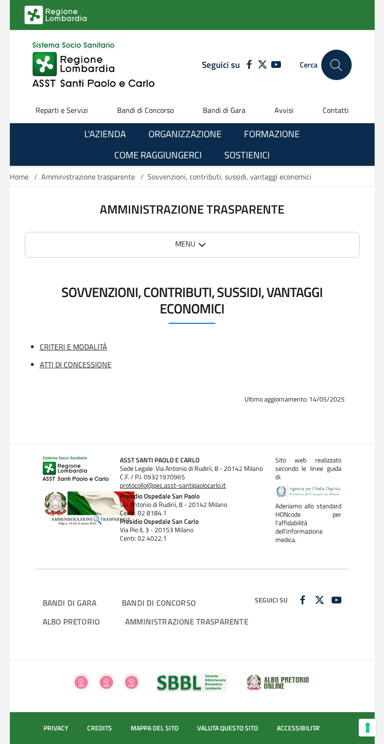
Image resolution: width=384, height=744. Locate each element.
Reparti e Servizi (62, 110)
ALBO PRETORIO (71, 621)
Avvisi (284, 110)
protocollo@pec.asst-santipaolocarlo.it (173, 485)
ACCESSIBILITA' (298, 728)
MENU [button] (185, 243)
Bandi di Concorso (145, 110)
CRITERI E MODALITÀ (73, 346)
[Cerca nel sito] (336, 65)
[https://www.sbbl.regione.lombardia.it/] (192, 681)
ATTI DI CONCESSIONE (75, 364)
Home (19, 176)
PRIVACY (56, 728)
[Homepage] (93, 65)
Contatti (336, 110)
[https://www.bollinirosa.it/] (106, 681)
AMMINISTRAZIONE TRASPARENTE (186, 621)
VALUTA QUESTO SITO (227, 728)
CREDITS (99, 728)
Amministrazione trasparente (88, 176)
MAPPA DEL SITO (154, 728)
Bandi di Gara (224, 110)
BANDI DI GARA (69, 602)
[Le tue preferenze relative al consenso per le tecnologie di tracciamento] (368, 728)
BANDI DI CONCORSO (159, 602)
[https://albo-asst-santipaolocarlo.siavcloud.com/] (277, 681)
